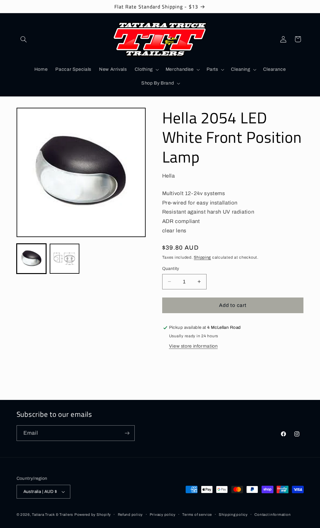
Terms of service (197, 514)
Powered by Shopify (92, 514)
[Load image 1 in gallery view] (32, 259)
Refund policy (130, 514)
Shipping (202, 257)
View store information (193, 346)
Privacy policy (163, 514)
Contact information (272, 514)
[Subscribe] (127, 433)
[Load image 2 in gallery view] (65, 259)
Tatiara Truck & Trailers (52, 514)
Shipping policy (233, 514)
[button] (24, 39)
